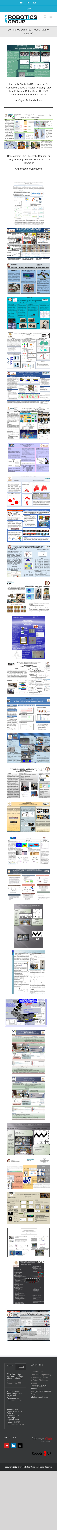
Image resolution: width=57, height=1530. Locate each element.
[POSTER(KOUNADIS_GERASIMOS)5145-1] (28, 767)
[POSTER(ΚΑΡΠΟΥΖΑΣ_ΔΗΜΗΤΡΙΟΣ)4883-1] (26, 998)
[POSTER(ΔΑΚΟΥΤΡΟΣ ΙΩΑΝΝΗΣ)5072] (28, 905)
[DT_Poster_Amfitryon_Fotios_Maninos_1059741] (28, 46)
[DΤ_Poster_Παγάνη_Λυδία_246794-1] (28, 581)
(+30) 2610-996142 (43, 1391)
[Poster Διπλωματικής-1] (28, 617)
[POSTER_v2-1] (28, 1193)
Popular (10, 1365)
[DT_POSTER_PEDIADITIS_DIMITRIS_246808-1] (28, 372)
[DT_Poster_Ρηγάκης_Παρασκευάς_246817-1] (28, 477)
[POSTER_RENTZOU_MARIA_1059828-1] (28, 1159)
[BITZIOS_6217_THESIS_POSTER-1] (28, 183)
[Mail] (20, 1445)
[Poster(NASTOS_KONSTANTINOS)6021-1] (28, 803)
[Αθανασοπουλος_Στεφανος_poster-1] (28, 1262)
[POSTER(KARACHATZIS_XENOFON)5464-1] (28, 734)
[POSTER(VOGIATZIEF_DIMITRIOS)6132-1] (28, 870)
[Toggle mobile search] (45, 16)
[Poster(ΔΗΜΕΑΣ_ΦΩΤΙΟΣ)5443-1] (28, 951)
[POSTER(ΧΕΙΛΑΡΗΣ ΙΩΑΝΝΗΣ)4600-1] (28, 1124)
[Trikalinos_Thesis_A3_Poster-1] (28, 1228)
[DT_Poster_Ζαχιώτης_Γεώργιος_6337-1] (28, 443)
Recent (21, 1367)
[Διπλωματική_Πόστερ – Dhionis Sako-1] (28, 1311)
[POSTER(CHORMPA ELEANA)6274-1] (28, 698)
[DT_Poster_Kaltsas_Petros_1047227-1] (28, 298)
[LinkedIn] (13, 1445)
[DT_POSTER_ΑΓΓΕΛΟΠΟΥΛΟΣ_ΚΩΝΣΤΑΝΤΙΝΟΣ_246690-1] (28, 408)
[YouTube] (6, 1445)
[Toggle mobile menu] (51, 16)
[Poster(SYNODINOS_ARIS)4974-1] (28, 836)
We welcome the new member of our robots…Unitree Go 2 (15, 1377)
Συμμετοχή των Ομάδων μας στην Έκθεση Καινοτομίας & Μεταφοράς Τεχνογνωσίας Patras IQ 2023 (14, 1415)
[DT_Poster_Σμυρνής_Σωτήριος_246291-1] (28, 510)
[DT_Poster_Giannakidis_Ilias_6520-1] (28, 264)
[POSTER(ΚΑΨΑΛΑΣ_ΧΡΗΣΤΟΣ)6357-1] (28, 1031)
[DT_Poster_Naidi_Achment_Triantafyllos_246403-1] (28, 333)
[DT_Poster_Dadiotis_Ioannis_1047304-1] (28, 229)
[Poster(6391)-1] (28, 663)
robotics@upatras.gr (39, 1397)
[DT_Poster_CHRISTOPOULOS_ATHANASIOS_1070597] (28, 114)
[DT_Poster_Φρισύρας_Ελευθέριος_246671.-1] (28, 546)
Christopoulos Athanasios (28, 169)
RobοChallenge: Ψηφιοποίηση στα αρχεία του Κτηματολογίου (14, 1394)
